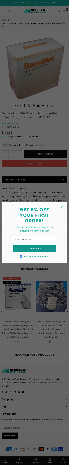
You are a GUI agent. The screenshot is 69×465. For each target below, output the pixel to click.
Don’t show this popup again (36, 256)
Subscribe (34, 248)
